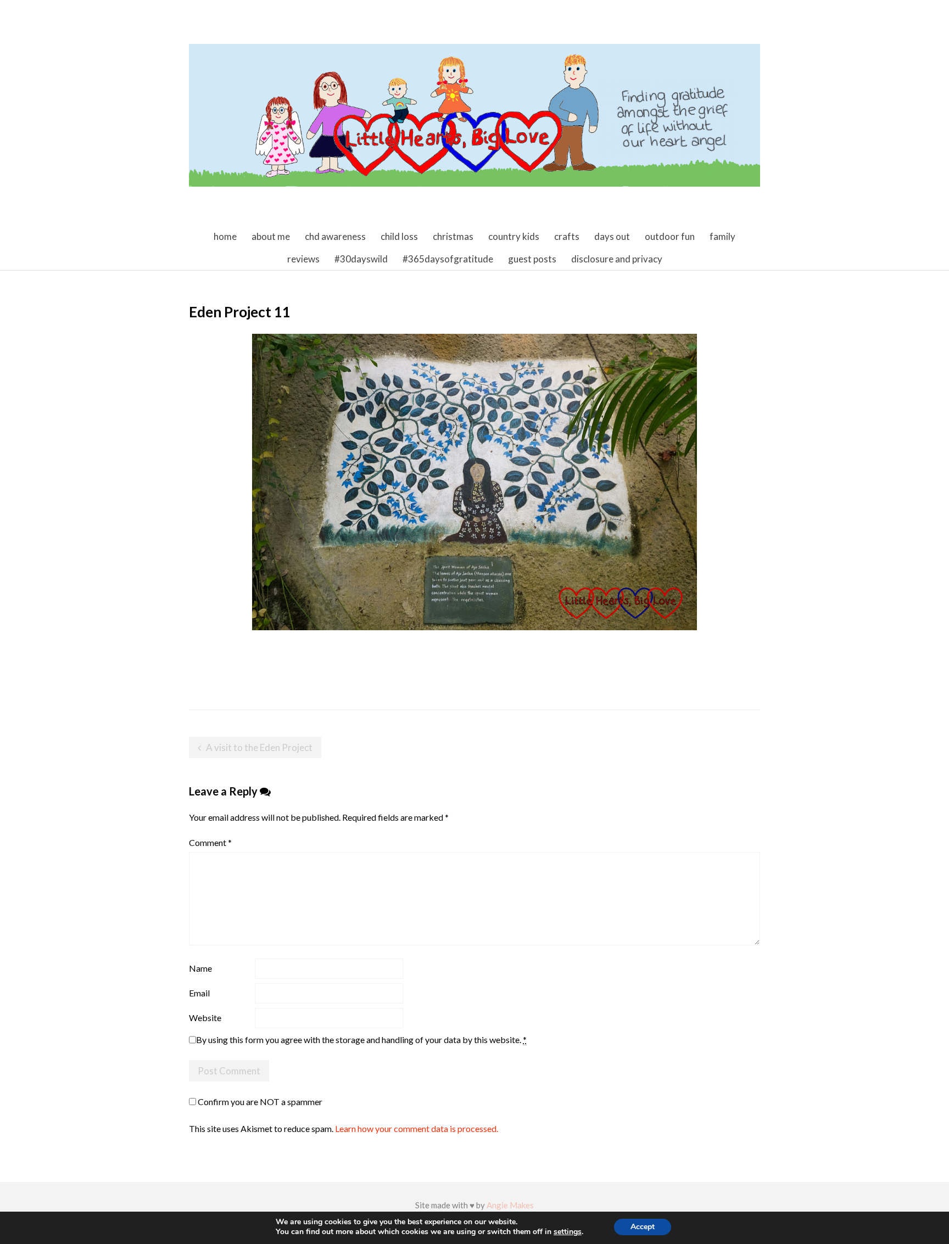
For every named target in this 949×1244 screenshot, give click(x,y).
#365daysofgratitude (448, 259)
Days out (612, 236)
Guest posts (532, 259)
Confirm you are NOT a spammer (259, 1101)
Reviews (303, 259)
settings (568, 1232)
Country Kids (513, 236)
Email (199, 993)
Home (225, 236)
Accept (642, 1226)
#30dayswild (361, 259)
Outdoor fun (670, 236)
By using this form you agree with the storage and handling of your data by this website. (361, 1039)
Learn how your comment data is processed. (416, 1128)
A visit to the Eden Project (259, 747)
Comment (210, 842)
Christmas (453, 236)
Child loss (399, 236)
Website (205, 1017)
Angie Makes (510, 1205)
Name (200, 968)
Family (722, 236)
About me (271, 236)
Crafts (566, 236)
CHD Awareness (335, 236)
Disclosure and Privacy (616, 259)
